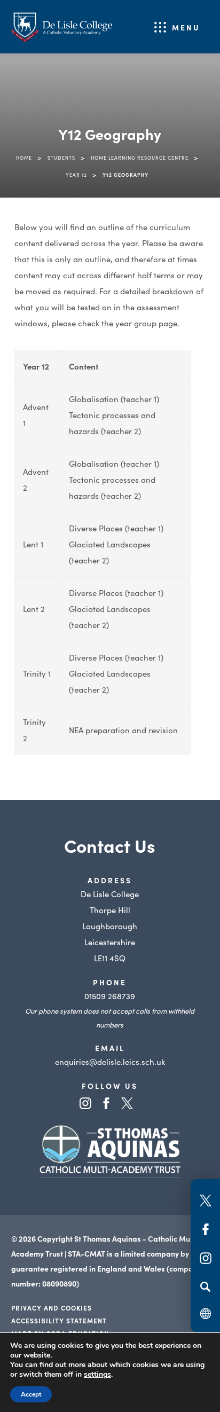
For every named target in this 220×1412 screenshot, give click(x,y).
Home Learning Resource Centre (139, 157)
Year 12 (76, 174)
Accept (31, 1394)
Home (24, 157)
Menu (186, 27)
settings (97, 1374)
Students (61, 157)
